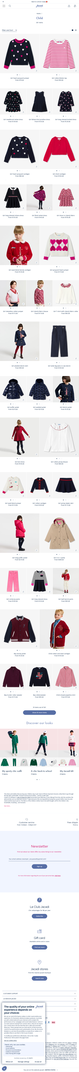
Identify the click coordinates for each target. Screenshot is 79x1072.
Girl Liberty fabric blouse (39, 311)
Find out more (40, 947)
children (55, 1046)
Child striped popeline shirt (65, 695)
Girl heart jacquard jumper (19, 78)
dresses (62, 1044)
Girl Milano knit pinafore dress (39, 119)
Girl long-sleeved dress (39, 599)
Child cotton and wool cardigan (59, 654)
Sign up (39, 866)
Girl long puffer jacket (19, 558)
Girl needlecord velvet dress (13, 119)
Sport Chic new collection (66, 1054)
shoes (69, 1043)
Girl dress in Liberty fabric (66, 215)
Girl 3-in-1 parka (59, 558)
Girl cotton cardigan (39, 503)
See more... (7, 806)
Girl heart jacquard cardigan (20, 174)
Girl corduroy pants (13, 599)
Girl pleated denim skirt (20, 366)
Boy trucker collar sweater (13, 695)
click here (57, 876)
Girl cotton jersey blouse (59, 462)
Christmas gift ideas (66, 1049)
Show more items (39, 713)
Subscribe (39, 916)
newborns (51, 1044)
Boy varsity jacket (20, 654)
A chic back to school (41, 771)
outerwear (73, 1047)
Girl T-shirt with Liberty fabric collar (65, 311)
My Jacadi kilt (66, 771)
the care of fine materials (61, 1059)
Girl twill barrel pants (65, 599)
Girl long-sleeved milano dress (13, 215)
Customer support (10, 993)
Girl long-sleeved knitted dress (65, 119)
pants (73, 1044)
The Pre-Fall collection (39, 1)
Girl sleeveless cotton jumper (13, 311)
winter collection (65, 1047)
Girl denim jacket (66, 407)
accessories (47, 1046)
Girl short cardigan (59, 174)
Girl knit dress (20, 462)
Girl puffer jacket (13, 407)
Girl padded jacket (39, 407)
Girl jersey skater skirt (65, 503)
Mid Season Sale (60, 1057)
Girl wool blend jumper (13, 503)
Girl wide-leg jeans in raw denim (59, 366)
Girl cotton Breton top (59, 78)
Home (39, 13)
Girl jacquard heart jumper (59, 270)
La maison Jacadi (9, 999)
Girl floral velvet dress (39, 215)
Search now (39, 978)
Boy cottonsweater (39, 695)
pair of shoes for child (23, 797)
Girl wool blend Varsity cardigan (20, 270)
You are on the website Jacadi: (39, 1070)
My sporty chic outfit (12, 771)
